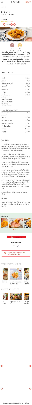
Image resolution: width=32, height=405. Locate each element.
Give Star (11, 21)
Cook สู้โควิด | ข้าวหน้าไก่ (15, 302)
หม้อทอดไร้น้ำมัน (12, 254)
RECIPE (3, 7)
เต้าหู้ (19, 254)
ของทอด (10, 253)
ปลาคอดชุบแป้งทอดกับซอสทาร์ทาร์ (15, 282)
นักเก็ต (18, 253)
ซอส (14, 253)
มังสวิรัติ (22, 253)
